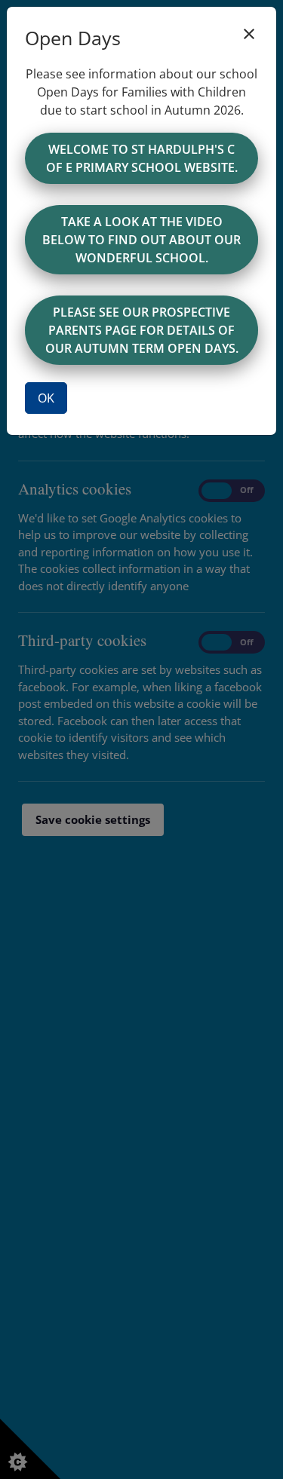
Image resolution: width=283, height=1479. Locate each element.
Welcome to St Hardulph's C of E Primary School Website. (142, 158)
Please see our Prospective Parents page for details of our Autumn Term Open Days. (141, 330)
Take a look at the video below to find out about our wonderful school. (141, 239)
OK (46, 398)
